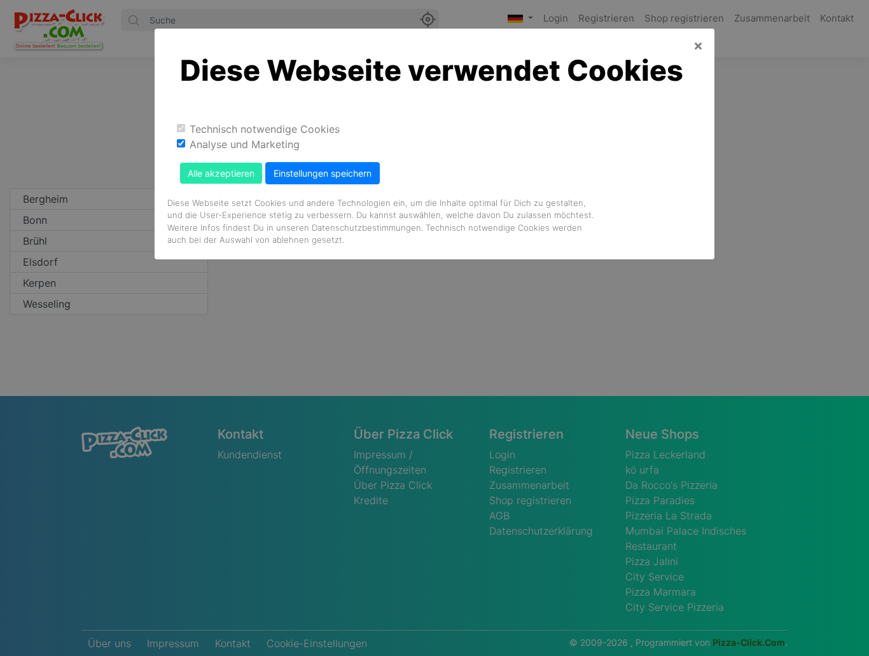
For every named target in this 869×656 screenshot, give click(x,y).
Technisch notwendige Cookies (265, 129)
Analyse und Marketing (245, 144)
